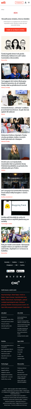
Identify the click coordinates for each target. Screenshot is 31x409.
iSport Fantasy (10, 297)
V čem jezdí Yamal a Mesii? (7, 321)
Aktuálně (3, 313)
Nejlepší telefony (5, 370)
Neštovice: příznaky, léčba (7, 319)
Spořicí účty (20, 370)
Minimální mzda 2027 (22, 374)
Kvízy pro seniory (5, 323)
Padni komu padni (5, 353)
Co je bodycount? (5, 328)
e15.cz (2, 9)
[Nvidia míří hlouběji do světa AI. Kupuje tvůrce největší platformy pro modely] (15, 207)
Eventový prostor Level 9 (19, 304)
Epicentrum (4, 317)
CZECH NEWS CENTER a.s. (21, 388)
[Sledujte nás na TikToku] (24, 276)
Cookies (25, 399)
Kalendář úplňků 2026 (6, 326)
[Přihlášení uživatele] (25, 2)
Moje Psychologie (6, 294)
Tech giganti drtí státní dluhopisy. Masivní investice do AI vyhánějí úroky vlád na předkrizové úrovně (14, 83)
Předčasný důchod (21, 368)
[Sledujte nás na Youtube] (20, 276)
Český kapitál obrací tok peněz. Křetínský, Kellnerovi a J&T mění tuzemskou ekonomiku (13, 56)
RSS (16, 265)
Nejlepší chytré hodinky (6, 374)
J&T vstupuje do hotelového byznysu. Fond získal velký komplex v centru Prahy (15, 193)
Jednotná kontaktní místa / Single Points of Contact (15, 403)
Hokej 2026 (20, 350)
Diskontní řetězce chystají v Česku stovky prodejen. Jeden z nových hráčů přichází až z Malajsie (14, 137)
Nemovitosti (9, 299)
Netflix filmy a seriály (6, 379)
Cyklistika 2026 (20, 358)
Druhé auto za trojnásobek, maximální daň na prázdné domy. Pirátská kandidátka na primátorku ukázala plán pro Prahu (14, 165)
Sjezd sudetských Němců (7, 349)
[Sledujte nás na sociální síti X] (10, 276)
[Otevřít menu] (28, 2)
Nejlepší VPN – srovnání (6, 377)
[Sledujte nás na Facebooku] (13, 276)
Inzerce (22, 262)
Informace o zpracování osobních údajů (12, 399)
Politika (3, 341)
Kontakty (6, 262)
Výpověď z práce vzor (6, 355)
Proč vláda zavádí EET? (6, 351)
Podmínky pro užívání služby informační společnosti (15, 397)
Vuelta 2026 (26, 307)
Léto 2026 (20, 313)
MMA (18, 345)
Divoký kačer (4, 358)
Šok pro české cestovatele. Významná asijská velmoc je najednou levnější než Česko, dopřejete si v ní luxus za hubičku (15, 248)
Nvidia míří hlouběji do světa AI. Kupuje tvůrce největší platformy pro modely (15, 219)
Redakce (14, 262)
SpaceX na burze (5, 368)
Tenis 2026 (19, 352)
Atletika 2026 (20, 356)
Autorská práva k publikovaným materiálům (15, 395)
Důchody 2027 (20, 372)
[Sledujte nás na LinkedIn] (6, 276)
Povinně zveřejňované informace (19, 405)
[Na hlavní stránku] (3, 2)
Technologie (4, 364)
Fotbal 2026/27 (20, 347)
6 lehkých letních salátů (22, 336)
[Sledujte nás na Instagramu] (17, 276)
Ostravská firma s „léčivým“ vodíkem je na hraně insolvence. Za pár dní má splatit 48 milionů (15, 110)
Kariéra (22, 265)
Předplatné (10, 265)
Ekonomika (20, 364)
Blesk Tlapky (15, 294)
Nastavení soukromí (10, 401)
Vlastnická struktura (20, 401)
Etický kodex (7, 405)
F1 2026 (19, 354)
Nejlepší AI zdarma (5, 372)
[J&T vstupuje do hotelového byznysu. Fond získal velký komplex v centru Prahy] (15, 181)
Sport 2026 (20, 341)
